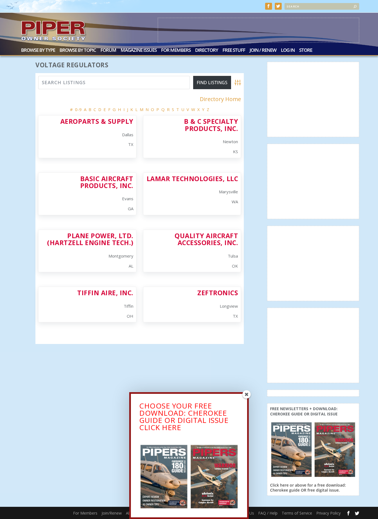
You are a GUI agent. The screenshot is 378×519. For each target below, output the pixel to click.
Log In (288, 50)
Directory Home (220, 99)
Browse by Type (38, 50)
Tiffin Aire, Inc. (105, 292)
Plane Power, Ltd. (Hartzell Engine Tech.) (90, 239)
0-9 (78, 109)
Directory (206, 50)
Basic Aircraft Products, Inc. (106, 182)
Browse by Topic (77, 50)
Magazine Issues (139, 50)
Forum (108, 50)
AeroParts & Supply (96, 121)
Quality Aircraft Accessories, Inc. (206, 239)
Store (305, 50)
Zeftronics (217, 292)
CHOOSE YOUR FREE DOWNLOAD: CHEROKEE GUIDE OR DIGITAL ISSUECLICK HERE (183, 416)
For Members (176, 50)
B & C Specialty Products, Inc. (211, 125)
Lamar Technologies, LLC (192, 178)
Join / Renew (263, 50)
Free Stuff (233, 50)
